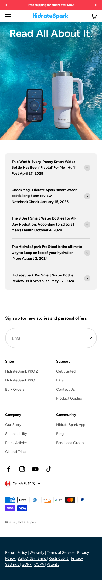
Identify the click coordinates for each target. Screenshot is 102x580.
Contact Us (65, 389)
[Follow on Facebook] (8, 469)
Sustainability (16, 433)
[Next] (96, 5)
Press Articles (16, 443)
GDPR (27, 564)
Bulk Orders (15, 389)
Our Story (13, 425)
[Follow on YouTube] (35, 469)
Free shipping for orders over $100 (51, 5)
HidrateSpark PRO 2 (21, 371)
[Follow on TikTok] (48, 469)
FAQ (60, 380)
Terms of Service (61, 552)
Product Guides (69, 398)
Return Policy (16, 552)
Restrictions (59, 558)
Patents (53, 564)
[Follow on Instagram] (22, 469)
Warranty (37, 552)
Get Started (66, 371)
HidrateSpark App (70, 425)
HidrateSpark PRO (20, 380)
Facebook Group (70, 443)
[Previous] (6, 5)
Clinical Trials (15, 452)
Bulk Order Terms (32, 558)
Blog (60, 433)
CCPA (39, 564)
